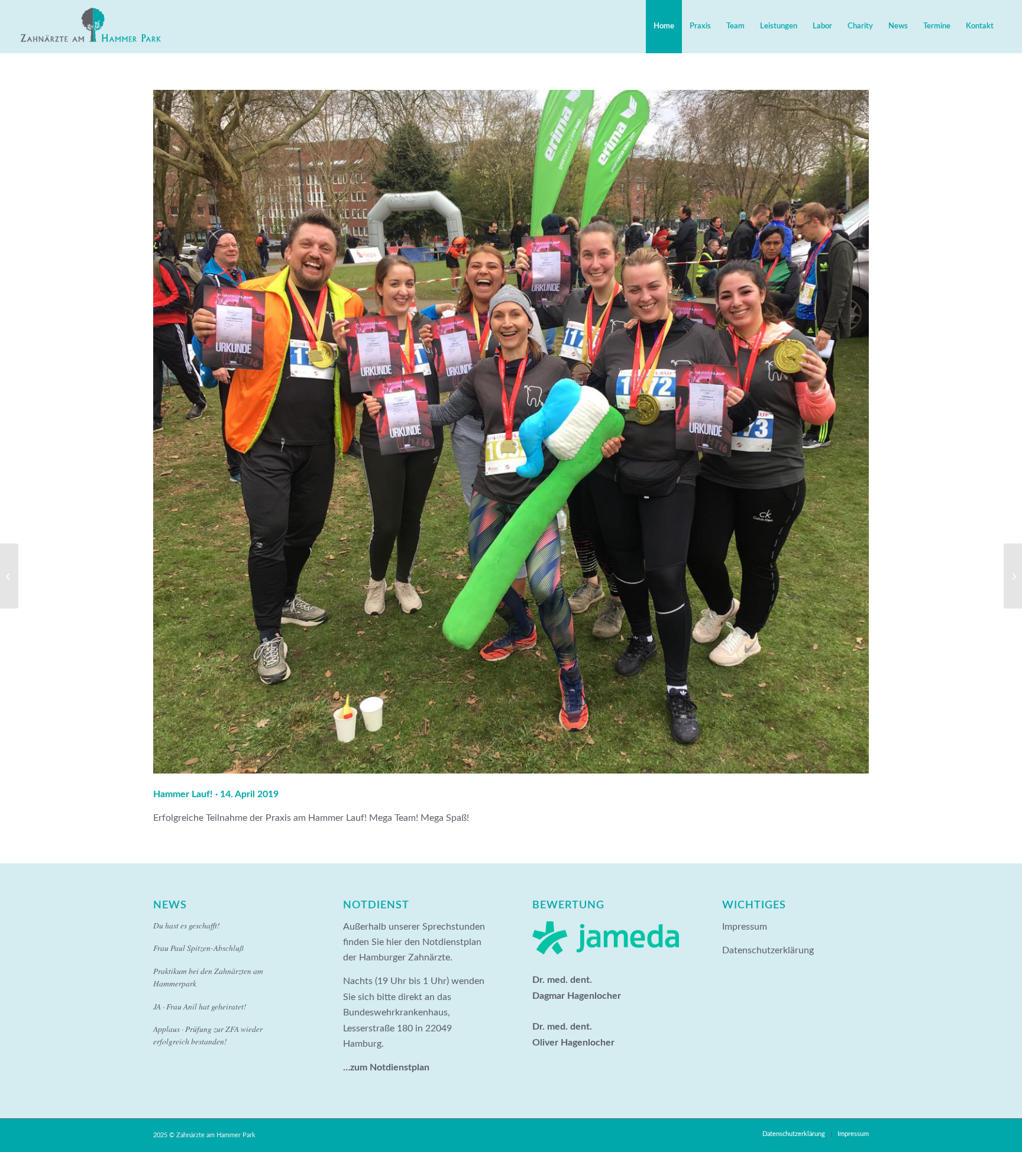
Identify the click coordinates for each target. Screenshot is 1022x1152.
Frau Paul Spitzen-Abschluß (198, 947)
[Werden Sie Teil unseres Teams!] (9, 576)
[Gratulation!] (1013, 576)
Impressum (744, 926)
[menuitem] (664, 26)
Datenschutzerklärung (768, 950)
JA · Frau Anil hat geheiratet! (200, 1006)
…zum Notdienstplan (386, 1067)
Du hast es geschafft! (186, 925)
